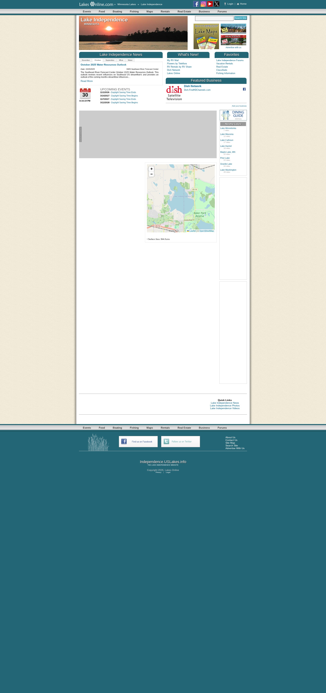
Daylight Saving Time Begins (124, 96)
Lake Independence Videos (225, 408)
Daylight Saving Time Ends (123, 92)
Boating (117, 11)
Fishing (134, 11)
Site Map (230, 442)
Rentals (165, 11)
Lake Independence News (225, 402)
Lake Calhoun (226, 140)
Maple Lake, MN (227, 152)
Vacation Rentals (224, 63)
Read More (85, 81)
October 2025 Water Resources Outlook (102, 64)
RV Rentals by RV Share (179, 66)
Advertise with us (233, 47)
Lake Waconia (226, 134)
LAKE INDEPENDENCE (160, 465)
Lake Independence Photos (225, 405)
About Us (230, 437)
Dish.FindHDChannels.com (197, 90)
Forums (222, 11)
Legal (168, 472)
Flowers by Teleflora (177, 63)
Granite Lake (226, 164)
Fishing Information (225, 73)
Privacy (158, 472)
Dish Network (173, 70)
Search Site (231, 445)
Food (102, 11)
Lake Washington (228, 170)
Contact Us (231, 440)
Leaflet (192, 230)
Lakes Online (173, 73)
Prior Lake (225, 158)
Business (204, 11)
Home (243, 3)
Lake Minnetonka (228, 128)
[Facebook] (245, 89)
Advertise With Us (234, 448)
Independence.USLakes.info (163, 462)
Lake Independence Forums (230, 60)
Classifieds (221, 70)
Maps (150, 11)
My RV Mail (173, 60)
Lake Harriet (226, 146)
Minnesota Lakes (126, 4)
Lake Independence (151, 4)
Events (87, 11)
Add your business (239, 106)
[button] (151, 169)
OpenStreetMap (206, 230)
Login (230, 3)
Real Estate (184, 11)
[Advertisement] (149, 134)
